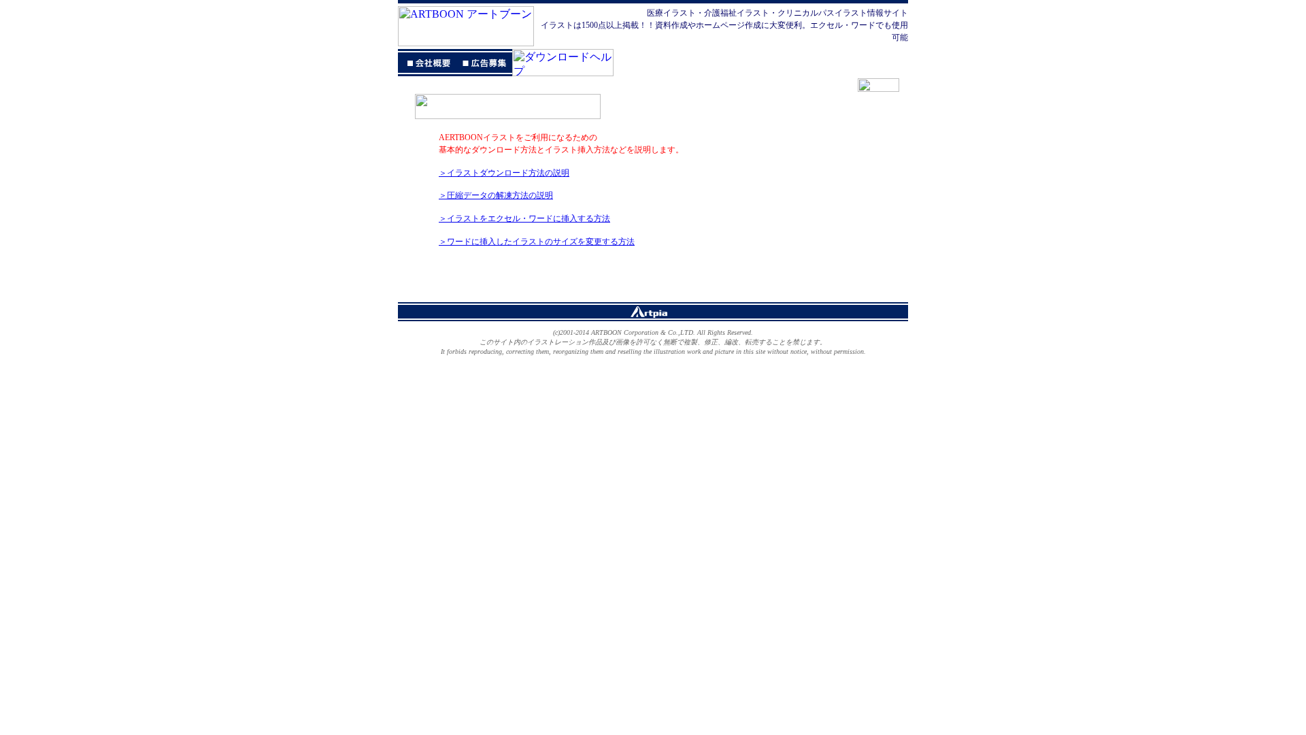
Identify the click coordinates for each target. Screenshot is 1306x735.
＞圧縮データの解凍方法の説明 (496, 195)
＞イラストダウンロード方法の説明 (504, 173)
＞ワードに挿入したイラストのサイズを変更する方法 (537, 241)
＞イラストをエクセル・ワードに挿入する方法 (524, 218)
